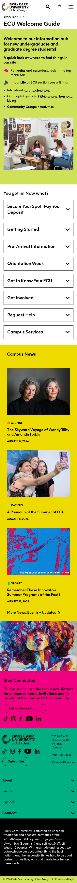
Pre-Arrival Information (31, 246)
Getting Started (23, 229)
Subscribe (16, 761)
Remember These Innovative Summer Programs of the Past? (33, 592)
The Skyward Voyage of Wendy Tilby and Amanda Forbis (38, 432)
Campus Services (25, 332)
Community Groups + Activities (30, 107)
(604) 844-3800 (61, 755)
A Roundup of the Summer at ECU (36, 512)
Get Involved (20, 297)
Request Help (21, 315)
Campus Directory (63, 762)
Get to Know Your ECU (29, 280)
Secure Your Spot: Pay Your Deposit (34, 209)
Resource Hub (14, 17)
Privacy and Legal (64, 879)
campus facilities (37, 90)
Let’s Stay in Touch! (25, 708)
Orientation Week (25, 263)
